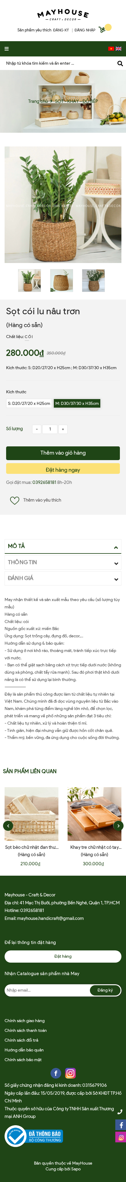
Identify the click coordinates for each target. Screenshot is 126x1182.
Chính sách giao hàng (25, 1020)
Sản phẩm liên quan (30, 771)
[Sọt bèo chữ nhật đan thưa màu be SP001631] (31, 814)
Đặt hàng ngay (63, 470)
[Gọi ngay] (120, 1111)
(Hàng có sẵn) (24, 325)
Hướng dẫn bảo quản (24, 1050)
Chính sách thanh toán (26, 1030)
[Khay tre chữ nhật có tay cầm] (94, 814)
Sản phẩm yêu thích (34, 30)
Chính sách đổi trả (21, 1040)
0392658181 (44, 482)
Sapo (76, 1169)
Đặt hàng (63, 956)
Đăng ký (105, 990)
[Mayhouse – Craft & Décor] (63, 13)
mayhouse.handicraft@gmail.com (50, 918)
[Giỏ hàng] (102, 31)
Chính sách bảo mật (23, 1059)
